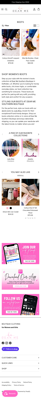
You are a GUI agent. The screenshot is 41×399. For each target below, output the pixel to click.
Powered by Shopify (24, 391)
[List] (38, 25)
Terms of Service (19, 385)
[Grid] (34, 25)
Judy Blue (18, 111)
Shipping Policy (6, 385)
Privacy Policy (16, 382)
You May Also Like (20, 172)
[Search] (7, 9)
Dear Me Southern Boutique (22, 81)
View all (20, 175)
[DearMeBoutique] (20, 9)
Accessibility (6, 382)
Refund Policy (27, 382)
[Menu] (2, 9)
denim (4, 111)
